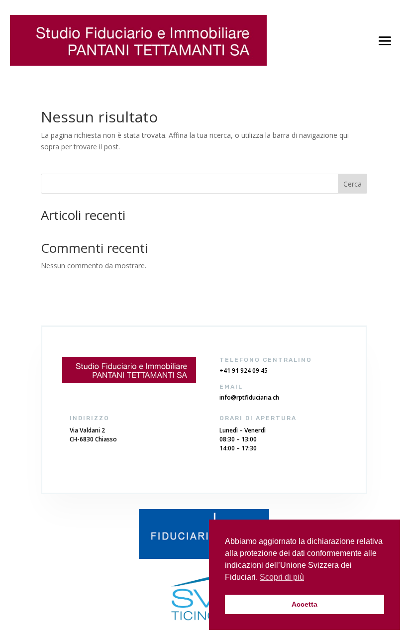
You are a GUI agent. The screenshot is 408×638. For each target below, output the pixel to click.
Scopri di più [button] (282, 577)
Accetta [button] (304, 604)
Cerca (352, 184)
